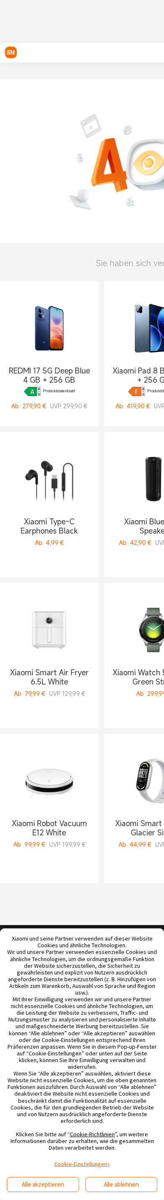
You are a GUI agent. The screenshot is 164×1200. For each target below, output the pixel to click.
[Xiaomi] (11, 52)
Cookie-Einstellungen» (82, 1164)
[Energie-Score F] (136, 391)
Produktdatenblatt (59, 391)
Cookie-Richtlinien (92, 1134)
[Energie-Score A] (32, 391)
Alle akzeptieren (43, 1184)
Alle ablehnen (121, 1184)
